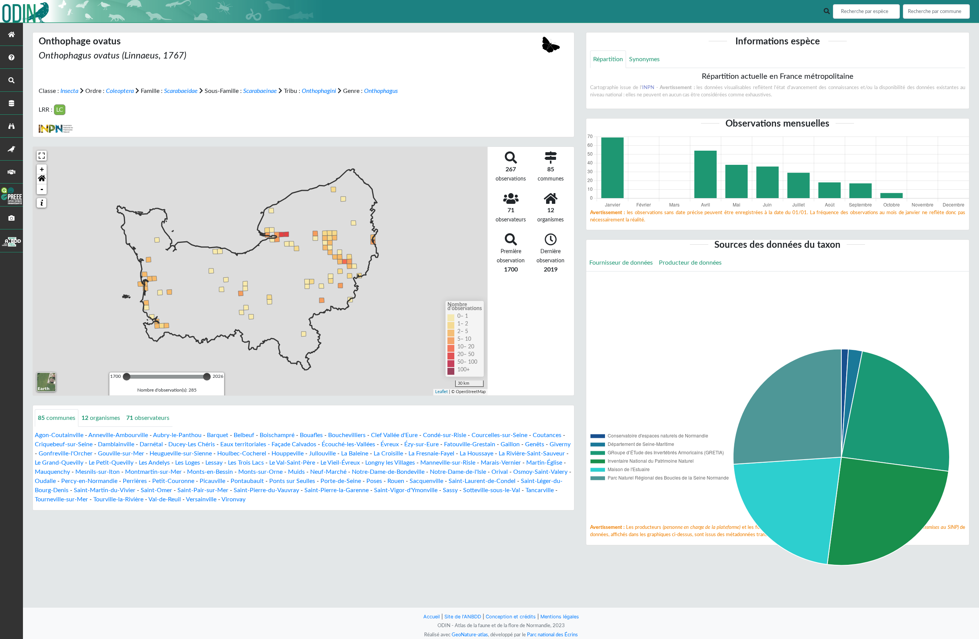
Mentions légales (559, 616)
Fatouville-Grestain (469, 444)
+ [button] (42, 169)
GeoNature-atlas (470, 634)
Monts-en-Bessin (210, 472)
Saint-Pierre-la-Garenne (336, 490)
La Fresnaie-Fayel (431, 453)
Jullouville (322, 453)
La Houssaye (476, 453)
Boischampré (277, 435)
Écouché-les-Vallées (348, 444)
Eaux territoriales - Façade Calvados (268, 444)
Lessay (214, 463)
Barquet (217, 435)
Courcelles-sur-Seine (499, 435)
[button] (42, 179)
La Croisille (388, 453)
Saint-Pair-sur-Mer (202, 490)
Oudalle (45, 481)
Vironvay (233, 499)
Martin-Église (544, 463)
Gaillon (510, 444)
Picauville (212, 481)
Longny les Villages (390, 463)
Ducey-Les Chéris (191, 444)
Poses (374, 481)
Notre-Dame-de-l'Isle (458, 472)
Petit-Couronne (173, 481)
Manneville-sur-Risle (447, 463)
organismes (100, 418)
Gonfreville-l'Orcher (66, 453)
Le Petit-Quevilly (111, 463)
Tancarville (539, 490)
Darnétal (151, 444)
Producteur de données (690, 263)
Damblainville (116, 444)
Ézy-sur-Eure (421, 444)
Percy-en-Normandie (89, 481)
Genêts (534, 444)
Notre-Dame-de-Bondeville (388, 472)
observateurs (147, 418)
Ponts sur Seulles (292, 481)
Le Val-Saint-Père (292, 463)
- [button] (42, 189)
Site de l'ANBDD (462, 616)
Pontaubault (247, 481)
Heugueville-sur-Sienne (181, 453)
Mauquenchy (52, 472)
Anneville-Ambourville (118, 435)
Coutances (547, 435)
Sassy (450, 490)
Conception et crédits (511, 616)
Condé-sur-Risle (444, 435)
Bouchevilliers (347, 435)
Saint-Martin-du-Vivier (104, 490)
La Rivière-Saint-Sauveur (532, 453)
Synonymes (644, 59)
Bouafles (311, 435)
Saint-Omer (156, 490)
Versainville (201, 499)
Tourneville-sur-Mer (61, 499)
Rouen (395, 481)
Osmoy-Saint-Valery (540, 472)
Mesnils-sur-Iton (97, 472)
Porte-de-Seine (340, 481)
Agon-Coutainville (59, 435)
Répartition (608, 59)
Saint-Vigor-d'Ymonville (405, 490)
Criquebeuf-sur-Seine (64, 444)
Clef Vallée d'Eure (394, 435)
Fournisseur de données (621, 263)
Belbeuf (244, 435)
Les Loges (187, 463)
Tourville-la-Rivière (118, 499)
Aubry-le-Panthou (177, 435)
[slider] (126, 376)
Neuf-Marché (328, 472)
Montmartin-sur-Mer (153, 472)
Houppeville (288, 453)
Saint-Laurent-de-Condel (482, 481)
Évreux (390, 444)
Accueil (431, 616)
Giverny (560, 444)
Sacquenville (426, 481)
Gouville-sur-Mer (121, 453)
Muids (296, 472)
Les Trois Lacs (246, 463)
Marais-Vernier (501, 463)
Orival (499, 472)
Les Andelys (154, 463)
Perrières (135, 481)
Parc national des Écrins (552, 634)
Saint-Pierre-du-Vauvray (266, 490)
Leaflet (441, 392)
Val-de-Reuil (164, 499)
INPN (648, 87)
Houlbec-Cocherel (241, 453)
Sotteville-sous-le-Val (491, 490)
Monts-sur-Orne (260, 472)
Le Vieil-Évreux (340, 463)
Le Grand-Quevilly (59, 463)
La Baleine (354, 453)
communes (56, 418)
